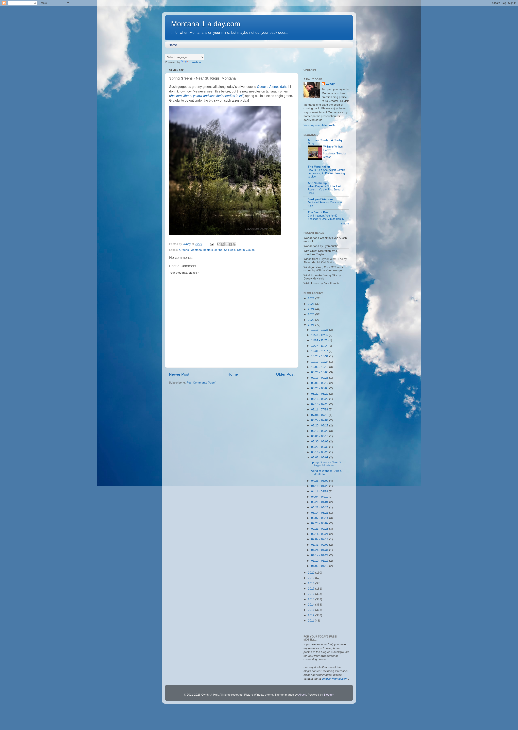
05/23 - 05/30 (320, 446)
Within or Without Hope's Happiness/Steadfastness (334, 151)
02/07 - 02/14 (320, 539)
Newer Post (179, 374)
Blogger (328, 694)
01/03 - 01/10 (320, 565)
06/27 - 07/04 (320, 420)
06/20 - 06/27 (320, 425)
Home (173, 45)
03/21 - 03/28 (320, 507)
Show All (345, 224)
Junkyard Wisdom (320, 199)
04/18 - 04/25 (320, 486)
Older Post (285, 374)
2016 (311, 593)
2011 (311, 620)
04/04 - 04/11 (320, 496)
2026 (311, 298)
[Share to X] (226, 244)
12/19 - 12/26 (320, 329)
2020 (311, 572)
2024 (311, 309)
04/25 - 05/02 (320, 480)
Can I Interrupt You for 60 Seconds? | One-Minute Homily (326, 217)
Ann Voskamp (317, 183)
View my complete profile (319, 125)
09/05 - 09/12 (320, 383)
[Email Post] (211, 243)
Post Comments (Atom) (202, 382)
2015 (311, 599)
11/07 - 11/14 (319, 345)
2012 (311, 615)
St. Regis (230, 249)
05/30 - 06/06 (320, 441)
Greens (184, 249)
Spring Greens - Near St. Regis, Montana (326, 464)
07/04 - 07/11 (320, 415)
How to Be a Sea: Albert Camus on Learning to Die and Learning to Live (326, 173)
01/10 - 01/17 (320, 560)
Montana (196, 249)
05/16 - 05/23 (320, 452)
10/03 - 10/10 (320, 367)
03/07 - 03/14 (320, 518)
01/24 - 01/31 (320, 549)
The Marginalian (319, 166)
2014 (311, 604)
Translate (195, 62)
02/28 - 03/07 (320, 523)
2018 (311, 583)
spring (218, 249)
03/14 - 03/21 (320, 512)
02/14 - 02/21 (320, 534)
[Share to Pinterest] (234, 244)
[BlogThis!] (223, 244)
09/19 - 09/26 (320, 377)
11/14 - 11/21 (319, 340)
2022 (311, 319)
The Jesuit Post (318, 212)
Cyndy (330, 83)
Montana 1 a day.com (205, 24)
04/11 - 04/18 (320, 491)
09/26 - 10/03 (320, 372)
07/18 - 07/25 (320, 404)
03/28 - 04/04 (320, 502)
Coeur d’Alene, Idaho (272, 86)
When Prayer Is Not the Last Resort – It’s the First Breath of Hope (326, 189)
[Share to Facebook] (230, 244)
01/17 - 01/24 (320, 555)
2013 (311, 609)
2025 (311, 303)
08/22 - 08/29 (320, 393)
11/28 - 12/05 (320, 335)
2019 (311, 577)
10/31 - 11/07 (320, 351)
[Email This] (219, 244)
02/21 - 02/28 (320, 528)
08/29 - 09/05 (320, 388)
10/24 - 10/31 (320, 356)
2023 (311, 314)
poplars (208, 249)
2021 (311, 325)
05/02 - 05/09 (320, 457)
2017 (311, 588)
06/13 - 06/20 (320, 430)
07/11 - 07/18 (320, 409)
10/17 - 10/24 (320, 361)
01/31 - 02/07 (320, 544)
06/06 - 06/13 (320, 436)
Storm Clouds (246, 249)
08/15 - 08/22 (320, 399)
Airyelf (302, 694)
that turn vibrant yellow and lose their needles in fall (206, 96)
